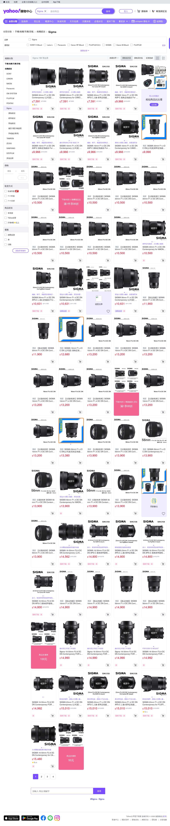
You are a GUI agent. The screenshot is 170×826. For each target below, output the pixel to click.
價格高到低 (138, 58)
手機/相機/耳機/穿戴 (12, 63)
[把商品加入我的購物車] (52, 108)
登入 (126, 11)
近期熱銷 (149, 58)
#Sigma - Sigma (97, 799)
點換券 (25, 21)
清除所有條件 (20, 250)
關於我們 (125, 819)
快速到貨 (61, 21)
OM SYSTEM (12, 93)
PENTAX (10, 103)
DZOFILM (10, 153)
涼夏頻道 (86, 21)
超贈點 (160, 21)
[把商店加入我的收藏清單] (108, 311)
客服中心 (115, 819)
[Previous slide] (32, 76)
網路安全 (145, 819)
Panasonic (11, 88)
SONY (9, 73)
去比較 (154, 104)
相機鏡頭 (8, 68)
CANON (10, 78)
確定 (22, 177)
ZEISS (9, 143)
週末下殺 (111, 21)
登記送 (37, 21)
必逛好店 (98, 21)
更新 (164, 816)
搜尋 (99, 791)
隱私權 (154, 819)
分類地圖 (163, 819)
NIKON (9, 83)
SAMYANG (11, 148)
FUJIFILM (10, 98)
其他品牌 (10, 158)
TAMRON (10, 138)
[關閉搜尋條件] (45, 11)
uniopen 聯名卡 (142, 21)
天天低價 (74, 21)
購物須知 (135, 819)
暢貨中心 (49, 21)
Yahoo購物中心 (17, 11)
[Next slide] (54, 76)
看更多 (122, 21)
